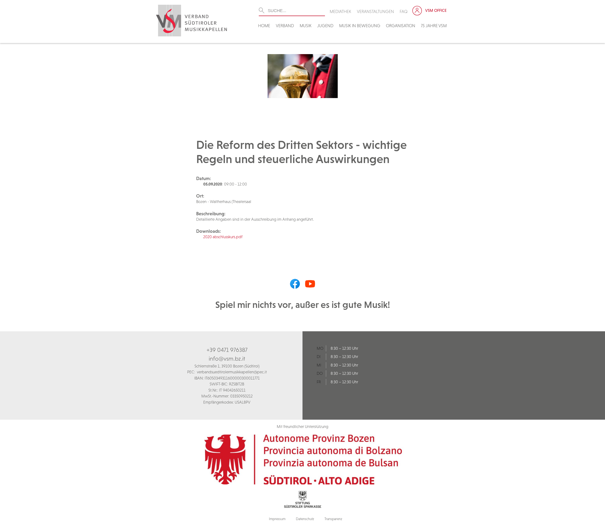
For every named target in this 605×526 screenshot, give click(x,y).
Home (264, 25)
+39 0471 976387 (227, 349)
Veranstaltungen (375, 11)
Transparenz (333, 519)
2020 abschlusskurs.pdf (222, 236)
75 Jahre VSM (434, 25)
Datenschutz (305, 519)
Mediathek (340, 11)
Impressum (277, 519)
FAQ (404, 11)
